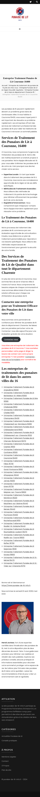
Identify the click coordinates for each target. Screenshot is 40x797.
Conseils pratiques (9, 740)
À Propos (5, 765)
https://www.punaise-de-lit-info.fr (16, 585)
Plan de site (6, 770)
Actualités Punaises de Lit (12, 736)
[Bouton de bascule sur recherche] (37, 2)
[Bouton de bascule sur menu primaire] (20, 29)
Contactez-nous (11, 339)
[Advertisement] (20, 53)
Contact (5, 761)
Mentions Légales (9, 757)
